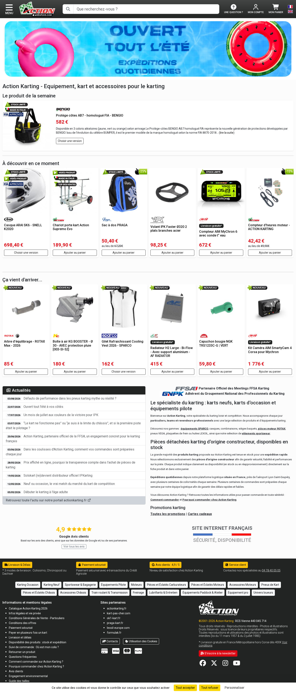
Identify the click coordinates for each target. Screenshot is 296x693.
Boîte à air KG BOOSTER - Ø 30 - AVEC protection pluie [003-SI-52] (73, 345)
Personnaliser (234, 688)
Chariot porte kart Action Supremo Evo (71, 227)
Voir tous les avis (74, 546)
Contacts (112, 641)
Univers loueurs (263, 592)
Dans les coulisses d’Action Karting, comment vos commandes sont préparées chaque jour (70, 451)
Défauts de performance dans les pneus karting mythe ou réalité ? (61, 398)
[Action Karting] (37, 9)
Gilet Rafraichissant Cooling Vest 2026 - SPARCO (122, 343)
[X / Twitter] (214, 664)
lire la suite (226, 132)
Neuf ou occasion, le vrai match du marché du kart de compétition (61, 484)
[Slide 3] (159, 74)
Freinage (138, 592)
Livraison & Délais (19, 564)
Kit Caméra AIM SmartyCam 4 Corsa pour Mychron (270, 350)
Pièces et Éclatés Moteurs (207, 584)
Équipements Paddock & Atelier (203, 592)
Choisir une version (70, 141)
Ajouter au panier (75, 252)
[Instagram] (225, 664)
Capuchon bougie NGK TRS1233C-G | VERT (216, 343)
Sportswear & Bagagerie (80, 584)
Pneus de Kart (270, 584)
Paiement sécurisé (93, 564)
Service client (237, 564)
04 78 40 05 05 (271, 570)
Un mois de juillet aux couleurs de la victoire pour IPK (52, 415)
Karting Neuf (52, 584)
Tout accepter (185, 688)
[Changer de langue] (290, 9)
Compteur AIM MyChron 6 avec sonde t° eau (218, 233)
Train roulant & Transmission (109, 592)
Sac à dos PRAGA (114, 225)
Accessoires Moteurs (242, 584)
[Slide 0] (137, 74)
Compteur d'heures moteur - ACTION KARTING (269, 227)
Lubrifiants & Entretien (163, 592)
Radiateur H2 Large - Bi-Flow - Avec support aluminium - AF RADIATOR (171, 351)
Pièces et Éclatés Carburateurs (166, 584)
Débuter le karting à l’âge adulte (37, 492)
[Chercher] (68, 9)
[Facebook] (203, 664)
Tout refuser (209, 688)
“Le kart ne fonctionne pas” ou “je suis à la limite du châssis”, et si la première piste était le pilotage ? (73, 425)
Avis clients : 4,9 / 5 (167, 564)
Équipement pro (238, 592)
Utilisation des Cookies (142, 641)
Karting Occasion (27, 584)
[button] (19, 681)
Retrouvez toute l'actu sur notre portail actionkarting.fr (46, 500)
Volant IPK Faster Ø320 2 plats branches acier (168, 228)
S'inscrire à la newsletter (220, 653)
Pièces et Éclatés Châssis (39, 592)
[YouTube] (237, 664)
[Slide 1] (144, 74)
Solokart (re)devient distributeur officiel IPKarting (49, 475)
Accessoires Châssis (73, 592)
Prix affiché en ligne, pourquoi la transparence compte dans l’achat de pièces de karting (70, 465)
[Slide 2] (152, 74)
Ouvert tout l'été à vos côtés (35, 407)
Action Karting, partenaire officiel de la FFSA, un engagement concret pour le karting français (73, 438)
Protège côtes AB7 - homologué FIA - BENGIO (89, 115)
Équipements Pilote (113, 584)
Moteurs (136, 584)
